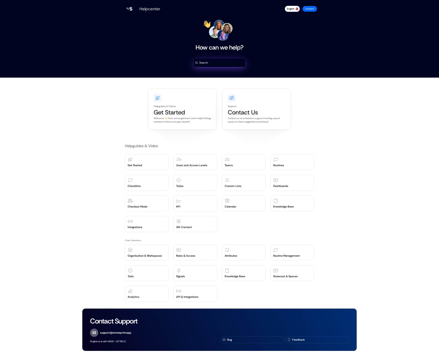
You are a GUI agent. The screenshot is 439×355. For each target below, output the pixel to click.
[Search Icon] (219, 62)
